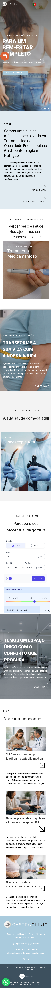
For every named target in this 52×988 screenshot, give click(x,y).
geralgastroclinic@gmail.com (25, 954)
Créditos (30, 980)
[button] (6, 982)
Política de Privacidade (14, 978)
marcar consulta (15, 73)
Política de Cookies (30, 978)
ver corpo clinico (34, 201)
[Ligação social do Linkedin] (27, 970)
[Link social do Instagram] (23, 970)
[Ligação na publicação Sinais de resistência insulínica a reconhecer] (25, 874)
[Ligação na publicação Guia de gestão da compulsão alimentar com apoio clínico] (25, 807)
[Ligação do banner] (25, 270)
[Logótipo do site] (16, 4)
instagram (44, 108)
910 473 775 (32, 960)
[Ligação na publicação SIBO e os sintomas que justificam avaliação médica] (25, 739)
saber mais (38, 190)
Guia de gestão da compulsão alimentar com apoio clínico (23, 826)
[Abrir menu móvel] (45, 4)
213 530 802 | (19, 960)
